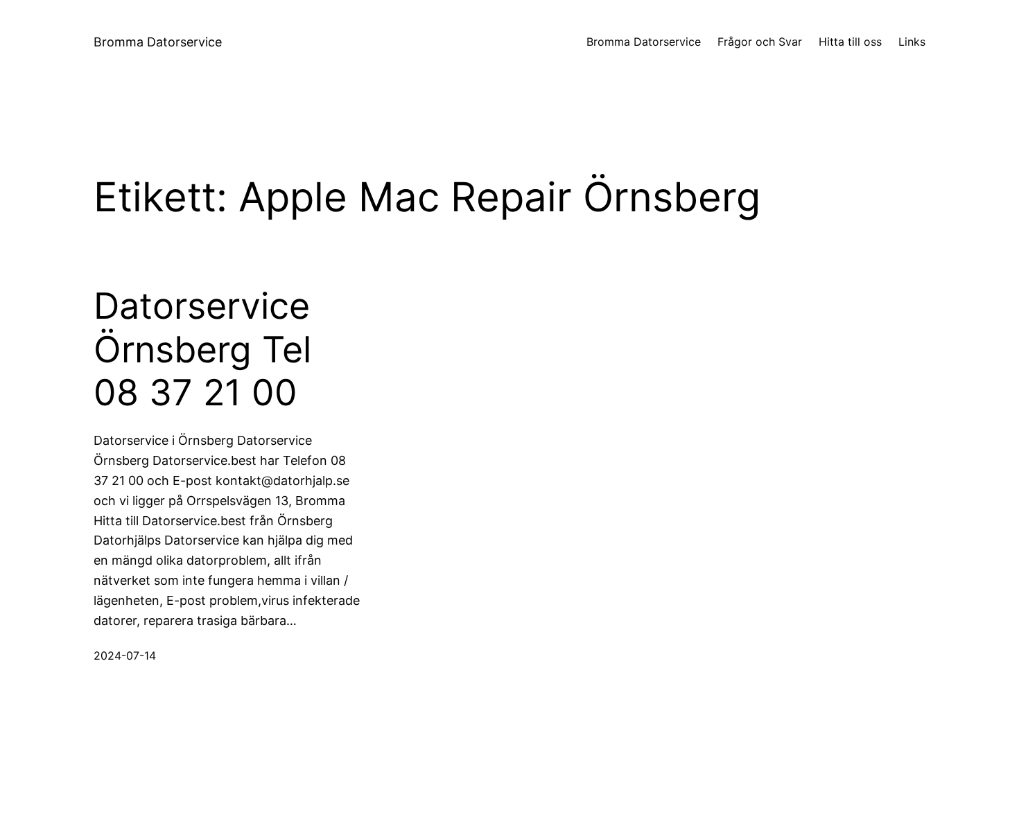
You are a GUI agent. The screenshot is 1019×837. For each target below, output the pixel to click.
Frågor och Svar (759, 42)
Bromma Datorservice (158, 42)
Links (911, 42)
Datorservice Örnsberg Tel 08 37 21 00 (202, 349)
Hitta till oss (850, 42)
